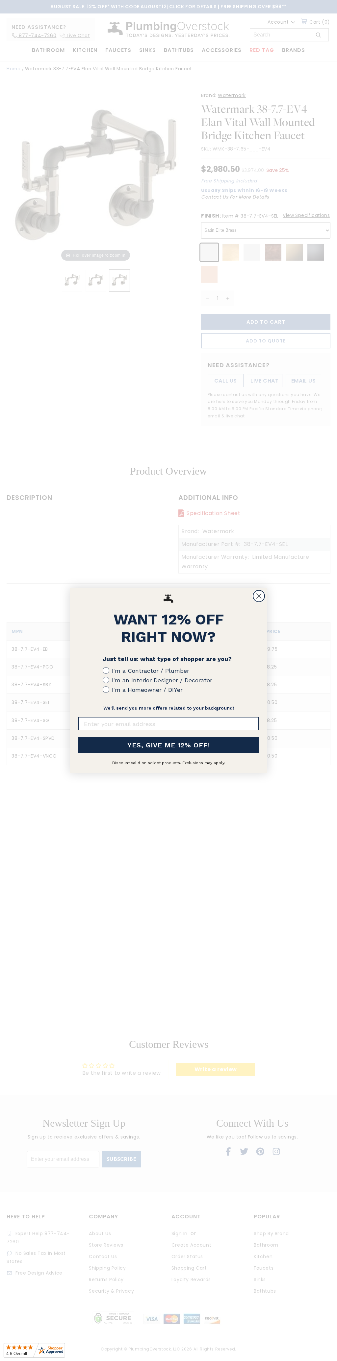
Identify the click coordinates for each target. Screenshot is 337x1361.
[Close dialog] (259, 596)
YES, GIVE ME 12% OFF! (168, 745)
